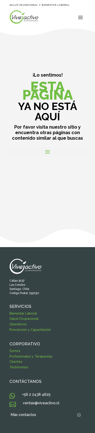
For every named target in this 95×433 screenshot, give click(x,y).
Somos (14, 351)
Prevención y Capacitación (30, 330)
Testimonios (18, 367)
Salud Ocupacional (24, 318)
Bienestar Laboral (23, 313)
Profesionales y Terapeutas (30, 356)
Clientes (15, 362)
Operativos (18, 324)
